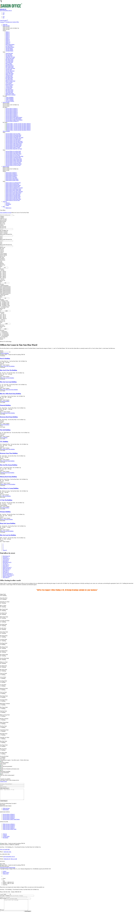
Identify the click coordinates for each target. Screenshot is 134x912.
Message (2, 909)
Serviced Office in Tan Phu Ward (13, 140)
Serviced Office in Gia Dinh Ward (13, 152)
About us (5, 201)
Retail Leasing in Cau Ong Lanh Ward (14, 191)
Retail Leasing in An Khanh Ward (13, 182)
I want (1, 894)
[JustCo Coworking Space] (18, 127)
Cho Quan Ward (9, 92)
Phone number (3, 898)
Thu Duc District (9, 49)
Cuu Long (6, 559)
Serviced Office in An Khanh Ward (13, 138)
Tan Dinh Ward (9, 55)
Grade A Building (9, 97)
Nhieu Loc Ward (9, 74)
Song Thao (6, 564)
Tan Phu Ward (9, 69)
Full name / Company (5, 895)
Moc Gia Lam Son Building (8, 535)
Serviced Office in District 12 (12, 121)
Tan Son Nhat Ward (10, 70)
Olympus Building (5, 511)
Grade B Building (9, 98)
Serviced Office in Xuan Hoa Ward (13, 135)
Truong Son (6, 558)
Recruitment (8, 204)
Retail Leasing (6, 166)
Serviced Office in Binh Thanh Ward (14, 160)
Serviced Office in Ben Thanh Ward (13, 145)
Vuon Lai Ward (9, 82)
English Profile (12, 867)
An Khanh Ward (9, 62)
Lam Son (5, 557)
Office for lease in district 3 (9, 826)
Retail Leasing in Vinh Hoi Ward (13, 197)
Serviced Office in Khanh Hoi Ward (13, 163)
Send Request (28, 911)
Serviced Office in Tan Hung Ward (13, 146)
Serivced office (6, 102)
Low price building (10, 101)
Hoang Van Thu (7, 567)
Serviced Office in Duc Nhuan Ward (14, 158)
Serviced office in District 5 (12, 113)
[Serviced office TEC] (18, 126)
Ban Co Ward (9, 63)
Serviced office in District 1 (12, 108)
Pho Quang (6, 569)
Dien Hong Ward (9, 89)
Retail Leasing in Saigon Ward (12, 184)
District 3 (8, 34)
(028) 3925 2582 (7, 851)
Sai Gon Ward (9, 54)
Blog (4, 206)
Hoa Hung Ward (9, 77)
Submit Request (4, 800)
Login (1, 20)
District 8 (8, 39)
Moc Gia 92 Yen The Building (8, 370)
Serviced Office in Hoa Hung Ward (13, 153)
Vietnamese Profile (4, 867)
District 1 (8, 32)
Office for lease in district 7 (9, 827)
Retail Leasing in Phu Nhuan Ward (13, 189)
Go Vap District (9, 45)
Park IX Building (5, 358)
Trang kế (5, 550)
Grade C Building (9, 99)
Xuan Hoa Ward (9, 53)
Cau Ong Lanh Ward (10, 68)
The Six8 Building (5, 430)
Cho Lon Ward (9, 86)
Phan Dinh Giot (7, 562)
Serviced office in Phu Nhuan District (14, 117)
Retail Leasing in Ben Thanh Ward (13, 190)
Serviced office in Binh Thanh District (14, 119)
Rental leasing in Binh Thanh (12, 180)
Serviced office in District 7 (12, 114)
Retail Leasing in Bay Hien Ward (13, 194)
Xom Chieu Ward (9, 73)
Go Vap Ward (9, 88)
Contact (7, 205)
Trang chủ (5, 24)
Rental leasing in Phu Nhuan (12, 179)
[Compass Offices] (18, 128)
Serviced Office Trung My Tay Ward (14, 148)
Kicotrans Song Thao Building (9, 453)
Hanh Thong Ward (10, 93)
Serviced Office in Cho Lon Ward (13, 165)
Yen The (5, 563)
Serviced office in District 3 (12, 111)
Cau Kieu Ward (9, 72)
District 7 (8, 38)
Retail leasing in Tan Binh (11, 177)
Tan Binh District (9, 50)
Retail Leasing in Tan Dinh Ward (13, 195)
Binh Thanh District (10, 44)
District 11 (8, 43)
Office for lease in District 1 (9, 824)
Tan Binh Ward (9, 76)
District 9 (8, 40)
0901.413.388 (14, 859)
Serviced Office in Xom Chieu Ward (14, 161)
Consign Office (6, 836)
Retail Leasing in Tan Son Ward (13, 200)
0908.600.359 (7, 859)
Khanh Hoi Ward (9, 84)
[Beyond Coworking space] (18, 130)
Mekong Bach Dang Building (8, 476)
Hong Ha (5, 561)
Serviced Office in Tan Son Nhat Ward (14, 142)
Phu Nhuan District (10, 47)
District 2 (8, 33)
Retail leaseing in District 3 (11, 175)
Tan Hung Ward (9, 79)
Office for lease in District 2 (9, 825)
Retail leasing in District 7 (11, 176)
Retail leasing (6, 809)
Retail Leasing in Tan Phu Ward (13, 186)
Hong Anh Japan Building (7, 523)
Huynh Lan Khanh (8, 573)
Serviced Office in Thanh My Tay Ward (14, 137)
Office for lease (6, 25)
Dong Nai (6, 571)
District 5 (8, 37)
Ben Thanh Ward (9, 60)
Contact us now (3, 781)
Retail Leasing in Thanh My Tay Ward (14, 187)
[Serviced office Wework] (18, 124)
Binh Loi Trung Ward (10, 81)
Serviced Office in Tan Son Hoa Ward (14, 141)
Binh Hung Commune (10, 94)
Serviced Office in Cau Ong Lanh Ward (14, 156)
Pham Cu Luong (7, 576)
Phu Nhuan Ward (9, 59)
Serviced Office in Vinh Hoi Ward (13, 157)
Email (1, 897)
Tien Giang (6, 577)
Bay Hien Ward (9, 78)
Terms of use (5, 873)
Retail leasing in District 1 (11, 172)
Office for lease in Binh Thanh (9, 829)
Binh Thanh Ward (10, 65)
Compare (5, 835)
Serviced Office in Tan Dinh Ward (13, 136)
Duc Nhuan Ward (9, 67)
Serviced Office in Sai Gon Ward (13, 133)
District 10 (8, 42)
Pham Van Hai (7, 568)
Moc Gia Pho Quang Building (8, 465)
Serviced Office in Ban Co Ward (13, 147)
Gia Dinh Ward (9, 64)
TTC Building (4, 441)
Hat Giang (6, 572)
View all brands (6, 131)
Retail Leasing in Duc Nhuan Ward (13, 192)
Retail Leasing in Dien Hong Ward (13, 199)
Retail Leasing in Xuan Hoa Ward (13, 185)
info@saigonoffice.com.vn (9, 856)
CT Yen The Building (6, 500)
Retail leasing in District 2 (11, 173)
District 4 (8, 35)
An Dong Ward (9, 87)
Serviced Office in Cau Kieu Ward (13, 151)
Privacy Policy (6, 872)
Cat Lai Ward (9, 83)
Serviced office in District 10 (12, 116)
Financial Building (5, 405)
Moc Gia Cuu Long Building (8, 382)
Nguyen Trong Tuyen (8, 574)
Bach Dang (6, 556)
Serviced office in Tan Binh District (13, 118)
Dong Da (5, 566)
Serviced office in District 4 (12, 112)
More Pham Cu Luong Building (9, 488)
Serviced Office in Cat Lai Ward (13, 155)
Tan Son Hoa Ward (10, 58)
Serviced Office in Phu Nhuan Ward (14, 143)
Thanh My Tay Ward (10, 57)
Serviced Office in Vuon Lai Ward (13, 162)
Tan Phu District (9, 48)
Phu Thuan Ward (9, 91)
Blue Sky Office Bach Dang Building (10, 393)
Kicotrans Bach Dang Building (9, 417)
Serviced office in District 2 (12, 109)
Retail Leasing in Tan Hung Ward (13, 196)
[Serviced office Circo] (18, 123)
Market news (8, 207)
